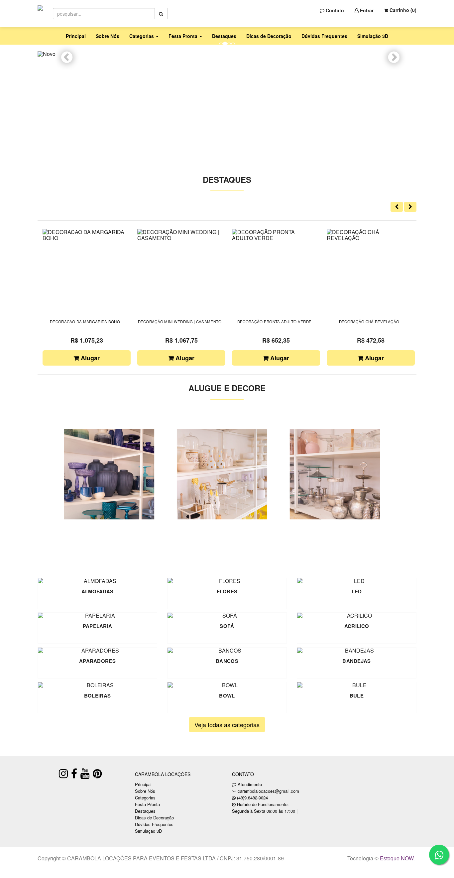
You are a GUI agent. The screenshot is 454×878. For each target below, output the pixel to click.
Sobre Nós (107, 36)
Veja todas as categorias (227, 724)
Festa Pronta (147, 804)
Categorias (145, 797)
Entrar (366, 10)
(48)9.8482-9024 (252, 797)
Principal (76, 36)
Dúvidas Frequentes (324, 36)
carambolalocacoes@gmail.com (268, 791)
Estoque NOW (396, 858)
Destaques (224, 36)
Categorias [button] (142, 36)
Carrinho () (402, 10)
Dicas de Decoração (268, 36)
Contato (334, 10)
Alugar (89, 358)
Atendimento (249, 784)
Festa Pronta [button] (184, 36)
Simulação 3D (372, 36)
